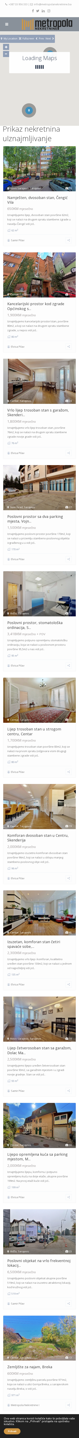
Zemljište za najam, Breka (29, 1366)
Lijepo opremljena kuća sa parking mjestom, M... (37, 1156)
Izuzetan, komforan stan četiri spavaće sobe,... (33, 944)
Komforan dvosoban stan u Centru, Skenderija (38, 837)
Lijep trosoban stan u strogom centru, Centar (34, 731)
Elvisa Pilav (18, 346)
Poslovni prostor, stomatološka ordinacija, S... (35, 625)
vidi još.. (30, 224)
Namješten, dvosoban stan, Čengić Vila (37, 200)
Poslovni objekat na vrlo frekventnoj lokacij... (38, 1263)
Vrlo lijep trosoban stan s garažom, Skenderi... (38, 412)
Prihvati (12, 1431)
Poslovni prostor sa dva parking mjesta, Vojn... (35, 519)
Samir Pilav (18, 240)
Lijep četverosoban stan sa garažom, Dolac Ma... (39, 1050)
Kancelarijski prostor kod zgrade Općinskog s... (35, 306)
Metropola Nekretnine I (25, 1405)
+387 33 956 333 (18, 4)
